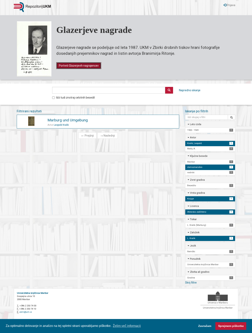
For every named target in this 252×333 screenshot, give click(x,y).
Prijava (230, 5)
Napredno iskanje (189, 90)
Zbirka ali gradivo (199, 271)
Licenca (194, 206)
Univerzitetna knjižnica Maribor (32, 293)
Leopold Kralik (61, 125)
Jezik (193, 245)
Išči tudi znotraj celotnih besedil (75, 97)
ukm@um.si (25, 312)
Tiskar (193, 219)
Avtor (193, 137)
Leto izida (195, 124)
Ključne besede (199, 155)
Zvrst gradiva (197, 179)
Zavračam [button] (204, 325)
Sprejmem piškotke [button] (231, 325)
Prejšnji (87, 135)
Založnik (194, 232)
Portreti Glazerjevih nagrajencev (79, 65)
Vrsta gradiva (197, 192)
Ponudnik (195, 258)
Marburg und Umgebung (67, 120)
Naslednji (107, 135)
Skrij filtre (191, 282)
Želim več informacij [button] (127, 325)
